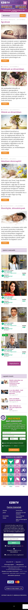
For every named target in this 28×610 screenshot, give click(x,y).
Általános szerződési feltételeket (10, 571)
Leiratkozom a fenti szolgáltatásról (14, 555)
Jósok (4, 512)
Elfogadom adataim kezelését (14, 546)
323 (23, 301)
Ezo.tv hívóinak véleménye (20, 516)
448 (23, 327)
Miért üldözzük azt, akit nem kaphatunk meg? (15, 407)
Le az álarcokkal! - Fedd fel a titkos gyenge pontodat (16, 391)
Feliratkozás (14, 450)
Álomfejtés (5, 19)
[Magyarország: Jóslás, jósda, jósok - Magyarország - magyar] (5, 2)
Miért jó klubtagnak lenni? (21, 520)
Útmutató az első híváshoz (21, 513)
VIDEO (5, 335)
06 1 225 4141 (8, 272)
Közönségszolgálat (9, 564)
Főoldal (5, 510)
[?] (22, 546)
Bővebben (4, 60)
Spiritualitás (12, 19)
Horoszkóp (6, 516)
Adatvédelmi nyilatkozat (14, 575)
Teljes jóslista (14, 363)
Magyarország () (13, 588)
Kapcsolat (18, 562)
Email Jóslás (19, 510)
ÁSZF (12, 445)
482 (23, 275)
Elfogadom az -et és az (14, 445)
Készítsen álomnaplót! (11, 161)
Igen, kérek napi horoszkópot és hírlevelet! (13, 443)
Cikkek (4, 518)
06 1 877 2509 (14, 11)
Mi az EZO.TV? (9, 562)
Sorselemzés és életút (7, 206)
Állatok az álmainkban (11, 112)
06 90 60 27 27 (8, 276)
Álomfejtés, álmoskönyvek (13, 208)
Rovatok (22, 15)
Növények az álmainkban (12, 69)
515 (23, 353)
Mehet (14, 543)
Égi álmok (5, 22)
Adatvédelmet (21, 445)
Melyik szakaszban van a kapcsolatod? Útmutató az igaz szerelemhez (16, 382)
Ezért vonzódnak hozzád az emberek (15, 399)
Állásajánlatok (20, 564)
